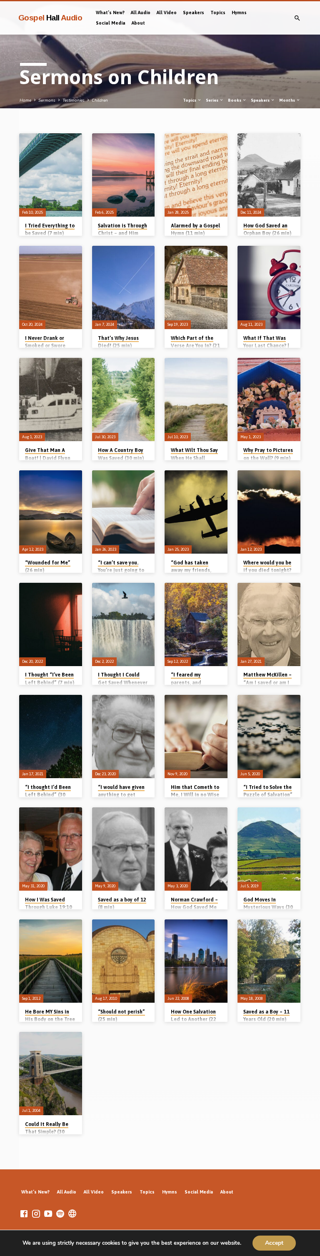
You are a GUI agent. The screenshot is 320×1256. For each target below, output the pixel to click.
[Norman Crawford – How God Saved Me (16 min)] (196, 849)
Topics (217, 12)
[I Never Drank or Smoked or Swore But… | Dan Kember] (50, 287)
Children (100, 100)
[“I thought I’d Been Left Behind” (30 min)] (50, 736)
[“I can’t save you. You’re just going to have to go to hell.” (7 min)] (123, 512)
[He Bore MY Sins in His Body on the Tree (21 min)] (50, 961)
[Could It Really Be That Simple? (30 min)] (50, 1073)
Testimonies (73, 100)
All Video (167, 12)
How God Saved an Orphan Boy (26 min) (267, 229)
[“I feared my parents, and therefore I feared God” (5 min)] (196, 624)
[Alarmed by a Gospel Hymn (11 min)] (196, 175)
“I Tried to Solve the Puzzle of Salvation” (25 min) (267, 794)
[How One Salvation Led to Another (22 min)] (196, 961)
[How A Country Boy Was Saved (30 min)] (123, 399)
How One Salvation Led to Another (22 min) (193, 1019)
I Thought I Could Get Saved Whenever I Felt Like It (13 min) (123, 682)
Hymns (239, 12)
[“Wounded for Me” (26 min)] (50, 512)
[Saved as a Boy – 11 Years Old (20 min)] (269, 961)
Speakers (193, 12)
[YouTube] (48, 1214)
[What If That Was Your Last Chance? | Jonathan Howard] (269, 287)
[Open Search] (297, 18)
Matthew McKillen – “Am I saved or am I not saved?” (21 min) (267, 682)
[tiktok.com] (72, 1214)
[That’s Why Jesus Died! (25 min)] (123, 287)
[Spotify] (60, 1214)
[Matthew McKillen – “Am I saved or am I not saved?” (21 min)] (269, 624)
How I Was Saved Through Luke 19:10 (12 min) (48, 907)
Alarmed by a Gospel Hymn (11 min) (195, 229)
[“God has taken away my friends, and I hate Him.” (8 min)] (196, 512)
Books (235, 100)
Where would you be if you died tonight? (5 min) (267, 570)
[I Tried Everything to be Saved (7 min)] (50, 175)
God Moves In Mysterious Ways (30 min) (268, 907)
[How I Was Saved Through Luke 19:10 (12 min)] (50, 849)
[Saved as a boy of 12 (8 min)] (123, 849)
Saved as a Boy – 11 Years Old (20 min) (266, 1015)
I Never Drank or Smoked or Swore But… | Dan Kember (47, 345)
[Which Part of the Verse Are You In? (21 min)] (196, 287)
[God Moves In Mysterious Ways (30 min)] (269, 849)
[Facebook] (24, 1214)
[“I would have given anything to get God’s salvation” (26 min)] (123, 736)
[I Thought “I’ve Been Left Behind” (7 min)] (50, 624)
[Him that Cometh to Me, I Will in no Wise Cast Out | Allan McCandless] (196, 736)
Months (287, 100)
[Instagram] (36, 1214)
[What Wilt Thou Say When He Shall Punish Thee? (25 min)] (196, 399)
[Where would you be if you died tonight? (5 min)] (269, 512)
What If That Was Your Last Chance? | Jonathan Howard (266, 345)
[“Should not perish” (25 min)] (123, 961)
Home (25, 100)
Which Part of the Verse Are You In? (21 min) (195, 345)
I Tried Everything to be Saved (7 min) (50, 229)
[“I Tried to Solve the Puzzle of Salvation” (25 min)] (269, 736)
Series (212, 100)
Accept (274, 1243)
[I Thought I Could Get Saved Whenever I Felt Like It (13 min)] (123, 624)
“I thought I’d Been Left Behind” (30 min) (48, 794)
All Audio (140, 12)
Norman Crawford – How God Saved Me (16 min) (194, 907)
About (138, 22)
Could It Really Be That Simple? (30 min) (46, 1131)
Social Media (110, 22)
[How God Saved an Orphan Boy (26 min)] (269, 175)
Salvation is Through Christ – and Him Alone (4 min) (122, 233)
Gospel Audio (50, 17)
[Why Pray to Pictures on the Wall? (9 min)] (269, 399)
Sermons (46, 100)
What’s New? (110, 12)
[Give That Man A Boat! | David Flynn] (50, 399)
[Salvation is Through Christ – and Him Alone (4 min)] (123, 175)
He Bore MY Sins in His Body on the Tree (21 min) (50, 1019)
